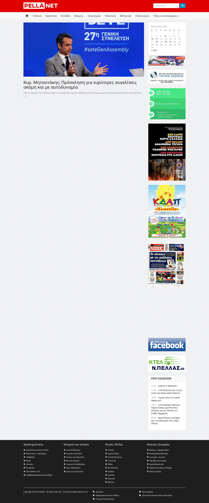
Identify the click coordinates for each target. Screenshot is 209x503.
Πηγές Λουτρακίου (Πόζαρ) (160, 468)
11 (157, 39)
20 (166, 41)
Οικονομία (94, 15)
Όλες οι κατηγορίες (166, 15)
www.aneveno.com (80, 492)
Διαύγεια (99, 492)
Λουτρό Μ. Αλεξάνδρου (75, 464)
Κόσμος (78, 15)
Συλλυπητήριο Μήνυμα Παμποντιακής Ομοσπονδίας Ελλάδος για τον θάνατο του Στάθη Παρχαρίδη (165, 409)
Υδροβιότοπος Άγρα (157, 460)
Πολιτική (110, 15)
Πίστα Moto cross (33, 471)
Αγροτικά (51, 15)
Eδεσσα (111, 482)
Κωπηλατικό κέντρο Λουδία (37, 450)
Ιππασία (29, 464)
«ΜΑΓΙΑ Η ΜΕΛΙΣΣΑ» (167, 386)
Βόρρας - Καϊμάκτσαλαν (159, 450)
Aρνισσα (111, 478)
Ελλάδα (65, 15)
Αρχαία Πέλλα (113, 453)
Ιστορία (111, 450)
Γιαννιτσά (112, 460)
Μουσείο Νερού (72, 460)
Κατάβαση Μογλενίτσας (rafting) (39, 475)
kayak (28, 460)
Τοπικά (36, 15)
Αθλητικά (125, 15)
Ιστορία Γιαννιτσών (74, 453)
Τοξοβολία (30, 457)
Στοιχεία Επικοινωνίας (105, 499)
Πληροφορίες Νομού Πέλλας (107, 495)
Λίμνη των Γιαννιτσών (74, 471)
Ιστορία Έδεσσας (73, 450)
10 (152, 39)
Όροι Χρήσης (147, 492)
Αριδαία (111, 475)
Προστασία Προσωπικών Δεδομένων (157, 495)
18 (157, 41)
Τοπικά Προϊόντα (115, 457)
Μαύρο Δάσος (155, 471)
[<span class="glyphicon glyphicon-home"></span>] (26, 15)
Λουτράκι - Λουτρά (157, 457)
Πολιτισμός (142, 15)
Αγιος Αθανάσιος (73, 468)
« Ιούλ (154, 50)
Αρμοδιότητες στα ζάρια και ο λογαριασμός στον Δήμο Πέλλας (165, 420)
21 (170, 41)
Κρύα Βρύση (113, 468)
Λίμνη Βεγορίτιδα (156, 464)
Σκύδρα (111, 471)
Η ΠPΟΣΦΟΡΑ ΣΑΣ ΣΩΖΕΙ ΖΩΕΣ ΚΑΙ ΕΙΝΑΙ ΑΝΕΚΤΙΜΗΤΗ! (166, 391)
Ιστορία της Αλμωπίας (75, 457)
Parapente (30, 468)
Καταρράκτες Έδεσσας (158, 453)
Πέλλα (110, 464)
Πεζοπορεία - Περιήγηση (36, 453)
